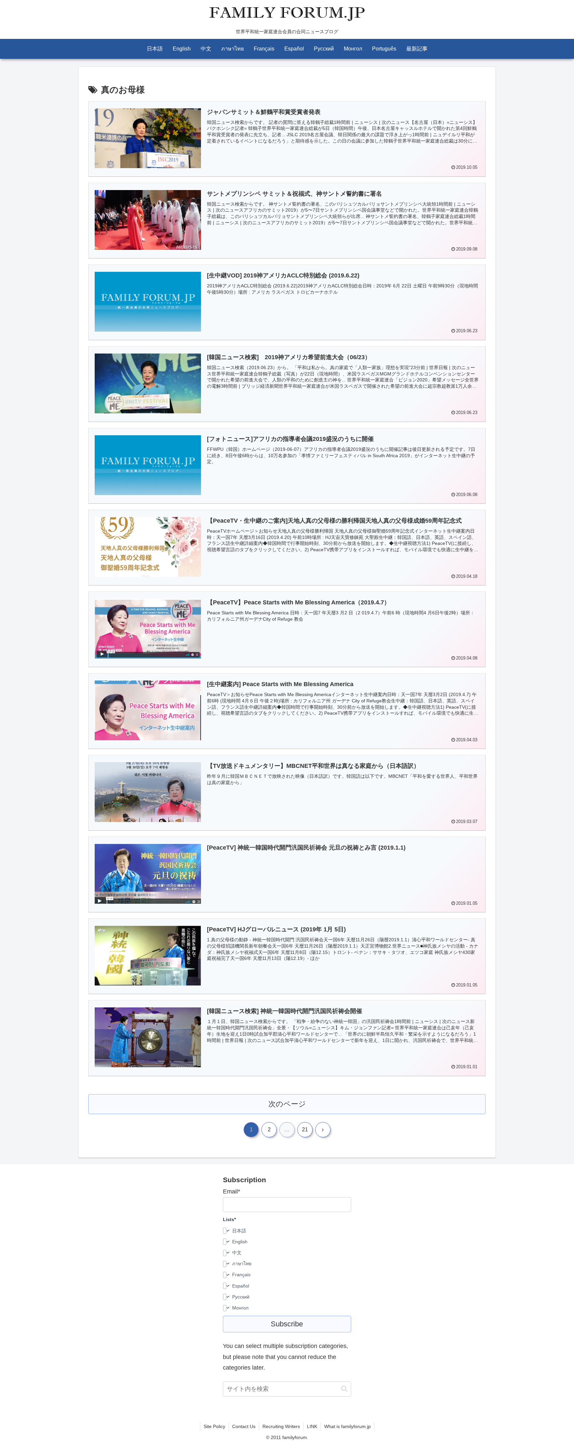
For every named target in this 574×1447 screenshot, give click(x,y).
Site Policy (214, 1426)
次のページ (287, 1104)
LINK (312, 1426)
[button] (344, 1389)
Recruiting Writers (281, 1426)
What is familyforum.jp (347, 1426)
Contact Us (243, 1426)
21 (305, 1129)
